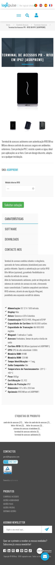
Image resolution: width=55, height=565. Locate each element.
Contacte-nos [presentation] (13, 249)
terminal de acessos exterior (25, 431)
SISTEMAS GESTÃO (9, 511)
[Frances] (50, 5)
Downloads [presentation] (12, 239)
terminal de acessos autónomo (26, 434)
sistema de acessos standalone (25, 428)
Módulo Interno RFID (12, 182)
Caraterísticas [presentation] (14, 219)
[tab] (20, 219)
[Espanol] (45, 5)
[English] (40, 5)
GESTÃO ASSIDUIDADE (11, 500)
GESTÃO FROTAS (9, 507)
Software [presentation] (11, 229)
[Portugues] (35, 5)
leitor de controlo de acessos (36, 422)
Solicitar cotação (13, 205)
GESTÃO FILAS (8, 503)
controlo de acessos (11, 422)
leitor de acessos (32, 425)
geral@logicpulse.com (11, 456)
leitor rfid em (16, 425)
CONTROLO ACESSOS (11, 496)
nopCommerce (14, 480)
